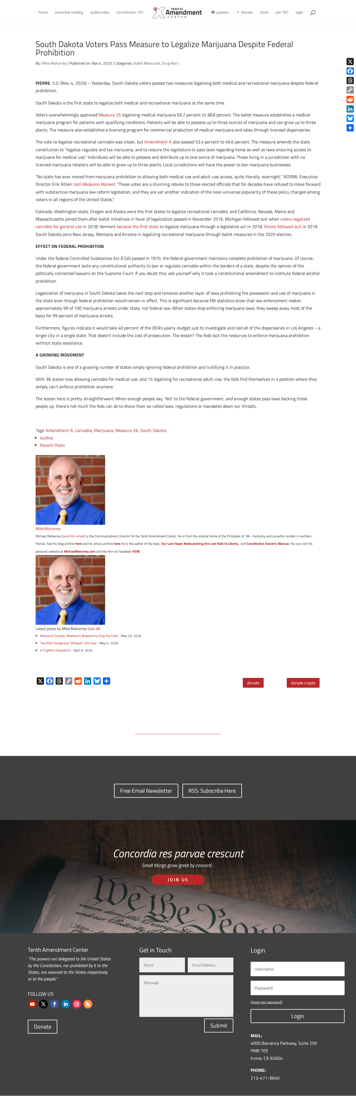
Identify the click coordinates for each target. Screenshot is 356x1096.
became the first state (138, 226)
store (264, 12)
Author (46, 438)
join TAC (282, 12)
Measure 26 (109, 114)
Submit (218, 1025)
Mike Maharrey (54, 63)
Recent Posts (52, 445)
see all (94, 628)
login (299, 12)
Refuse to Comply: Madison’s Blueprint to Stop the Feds (79, 635)
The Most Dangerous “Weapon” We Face (68, 643)
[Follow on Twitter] (43, 1004)
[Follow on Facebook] (54, 1004)
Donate (42, 1026)
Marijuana (103, 430)
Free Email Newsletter (146, 790)
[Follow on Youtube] (32, 1004)
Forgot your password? (266, 1002)
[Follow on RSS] (87, 1004)
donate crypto (303, 683)
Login (297, 1016)
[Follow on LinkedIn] (65, 1004)
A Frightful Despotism (55, 650)
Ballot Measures (147, 63)
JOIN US (178, 879)
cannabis (83, 430)
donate (253, 683)
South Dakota (153, 430)
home (43, 12)
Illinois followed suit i (284, 226)
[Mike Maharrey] (70, 521)
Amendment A (158, 141)
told (94, 184)
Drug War (169, 63)
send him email (73, 536)
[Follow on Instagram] (76, 1004)
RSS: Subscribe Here (212, 790)
